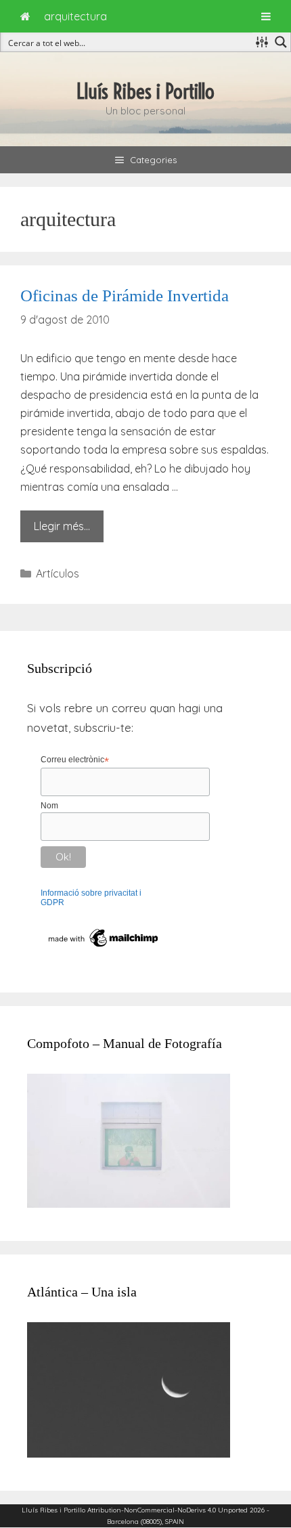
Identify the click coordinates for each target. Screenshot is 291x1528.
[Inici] (25, 16)
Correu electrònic (75, 760)
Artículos (57, 573)
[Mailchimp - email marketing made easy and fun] (104, 947)
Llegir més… (62, 526)
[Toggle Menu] (266, 16)
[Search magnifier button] (280, 41)
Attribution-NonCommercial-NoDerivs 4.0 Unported (167, 1510)
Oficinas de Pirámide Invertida (124, 295)
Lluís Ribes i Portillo (145, 91)
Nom (49, 805)
